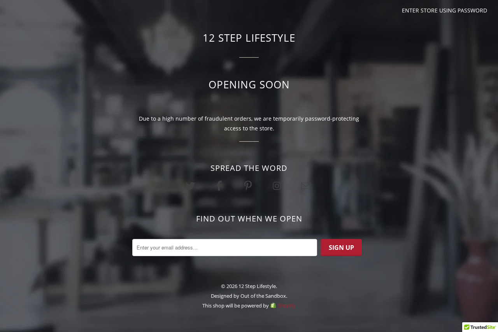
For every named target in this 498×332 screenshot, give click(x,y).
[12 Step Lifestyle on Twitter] (191, 185)
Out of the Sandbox (263, 295)
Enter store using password (444, 10)
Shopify (287, 305)
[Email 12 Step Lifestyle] (306, 185)
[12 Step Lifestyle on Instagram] (278, 185)
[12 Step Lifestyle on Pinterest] (249, 185)
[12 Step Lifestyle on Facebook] (220, 185)
